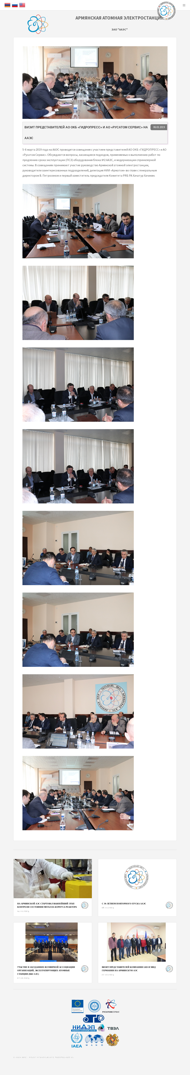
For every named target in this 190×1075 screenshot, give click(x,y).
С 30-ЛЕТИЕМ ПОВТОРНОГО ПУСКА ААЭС (124, 903)
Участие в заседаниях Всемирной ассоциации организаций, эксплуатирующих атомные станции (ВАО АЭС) (46, 970)
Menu (184, 5)
